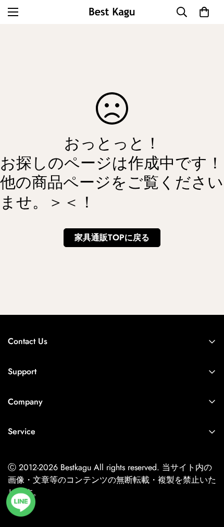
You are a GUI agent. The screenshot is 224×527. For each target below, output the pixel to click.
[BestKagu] (112, 12)
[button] (204, 12)
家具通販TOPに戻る (112, 237)
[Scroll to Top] (205, 471)
